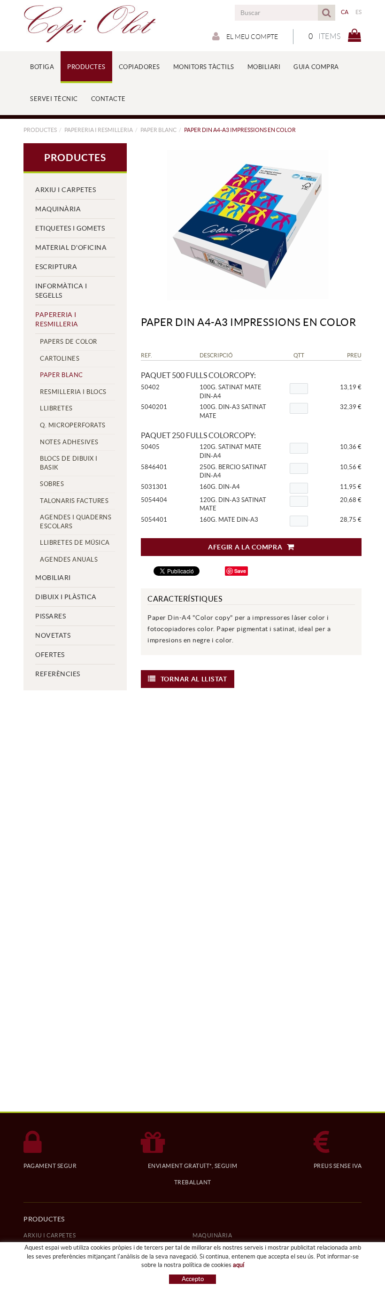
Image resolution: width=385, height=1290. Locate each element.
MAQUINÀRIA (58, 209)
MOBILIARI (53, 577)
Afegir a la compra (245, 547)
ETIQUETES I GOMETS (70, 228)
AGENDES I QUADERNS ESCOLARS (75, 522)
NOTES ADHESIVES (69, 442)
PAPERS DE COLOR (68, 341)
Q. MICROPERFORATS (73, 425)
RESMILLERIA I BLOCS (73, 391)
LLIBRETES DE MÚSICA (75, 542)
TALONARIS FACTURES (74, 500)
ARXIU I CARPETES (65, 189)
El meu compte (251, 36)
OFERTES (50, 654)
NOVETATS (52, 635)
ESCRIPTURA (56, 266)
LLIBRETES (56, 408)
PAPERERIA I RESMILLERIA (98, 130)
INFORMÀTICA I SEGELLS (61, 290)
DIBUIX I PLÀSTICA (66, 597)
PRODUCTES (40, 130)
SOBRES (52, 483)
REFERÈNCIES (57, 674)
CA (345, 12)
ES (358, 12)
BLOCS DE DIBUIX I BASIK (69, 463)
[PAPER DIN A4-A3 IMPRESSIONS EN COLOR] (247, 225)
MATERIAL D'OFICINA (71, 247)
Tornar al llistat (194, 679)
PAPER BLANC (158, 130)
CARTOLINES (59, 358)
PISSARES (50, 616)
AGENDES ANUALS (69, 559)
